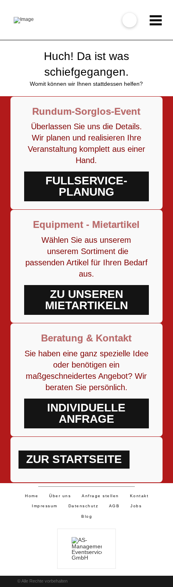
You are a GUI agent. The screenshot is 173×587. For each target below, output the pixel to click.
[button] (129, 20)
